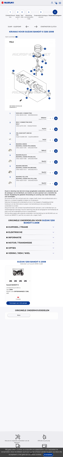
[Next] (36, 26)
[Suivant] (30, 281)
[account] (52, 3)
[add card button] (56, 118)
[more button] (52, 118)
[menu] (60, 2)
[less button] (48, 118)
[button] (18, 272)
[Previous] (27, 26)
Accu (18, 315)
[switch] (16, 36)
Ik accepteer (48, 454)
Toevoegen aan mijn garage (18, 303)
